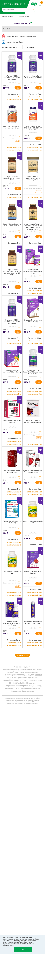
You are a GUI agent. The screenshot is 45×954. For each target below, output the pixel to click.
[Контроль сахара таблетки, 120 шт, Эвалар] (12, 357)
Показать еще (22, 655)
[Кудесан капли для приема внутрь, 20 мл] (33, 458)
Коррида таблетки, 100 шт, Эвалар (12, 421)
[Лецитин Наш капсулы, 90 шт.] (12, 559)
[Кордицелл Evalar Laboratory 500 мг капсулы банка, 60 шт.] (33, 357)
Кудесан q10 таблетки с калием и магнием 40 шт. (33, 421)
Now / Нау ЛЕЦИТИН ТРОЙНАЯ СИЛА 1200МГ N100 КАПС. (33, 128)
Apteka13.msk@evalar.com (26, 683)
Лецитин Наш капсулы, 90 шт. (12, 572)
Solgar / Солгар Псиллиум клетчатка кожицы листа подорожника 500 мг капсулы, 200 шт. (33, 226)
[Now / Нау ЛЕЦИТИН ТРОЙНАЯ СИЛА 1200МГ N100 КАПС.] (33, 113)
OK (23, 950)
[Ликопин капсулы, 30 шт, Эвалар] (33, 559)
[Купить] (18, 87)
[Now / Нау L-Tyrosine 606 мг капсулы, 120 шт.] (12, 113)
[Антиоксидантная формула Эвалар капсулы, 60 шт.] (33, 257)
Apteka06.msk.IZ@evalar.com (27, 677)
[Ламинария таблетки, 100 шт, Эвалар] (12, 508)
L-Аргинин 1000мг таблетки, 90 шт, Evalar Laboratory (12, 77)
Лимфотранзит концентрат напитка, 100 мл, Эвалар (12, 623)
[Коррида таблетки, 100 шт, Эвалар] (12, 408)
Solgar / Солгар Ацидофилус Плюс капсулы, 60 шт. (33, 178)
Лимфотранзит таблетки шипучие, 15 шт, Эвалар (33, 622)
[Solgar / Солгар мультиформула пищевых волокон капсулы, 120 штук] (12, 257)
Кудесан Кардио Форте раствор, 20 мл (12, 471)
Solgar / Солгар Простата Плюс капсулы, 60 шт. (12, 225)
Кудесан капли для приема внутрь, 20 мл (33, 471)
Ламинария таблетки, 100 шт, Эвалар (12, 522)
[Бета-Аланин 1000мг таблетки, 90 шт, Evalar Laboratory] (12, 307)
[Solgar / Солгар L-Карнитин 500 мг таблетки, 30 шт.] (12, 164)
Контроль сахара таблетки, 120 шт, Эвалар (12, 371)
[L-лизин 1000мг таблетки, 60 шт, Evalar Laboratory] (33, 63)
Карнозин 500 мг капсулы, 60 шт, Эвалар (33, 321)
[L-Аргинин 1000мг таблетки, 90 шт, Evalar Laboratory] (12, 63)
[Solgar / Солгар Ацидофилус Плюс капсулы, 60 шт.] (33, 164)
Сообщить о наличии (18, 141)
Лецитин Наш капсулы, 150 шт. (33, 522)
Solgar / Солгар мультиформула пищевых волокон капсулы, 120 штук (12, 272)
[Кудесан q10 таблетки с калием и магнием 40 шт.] (33, 408)
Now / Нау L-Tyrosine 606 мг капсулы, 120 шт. (12, 127)
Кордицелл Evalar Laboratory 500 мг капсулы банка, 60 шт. (32, 372)
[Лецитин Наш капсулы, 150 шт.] (33, 508)
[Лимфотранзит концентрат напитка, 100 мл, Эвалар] (12, 609)
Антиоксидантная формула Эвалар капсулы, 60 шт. (32, 271)
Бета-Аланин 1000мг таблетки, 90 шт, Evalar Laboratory (12, 321)
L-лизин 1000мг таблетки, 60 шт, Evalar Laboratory (33, 77)
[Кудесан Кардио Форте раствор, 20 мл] (12, 458)
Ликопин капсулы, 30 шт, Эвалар (33, 572)
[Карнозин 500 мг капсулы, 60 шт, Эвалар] (33, 307)
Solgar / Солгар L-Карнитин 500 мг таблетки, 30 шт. (12, 178)
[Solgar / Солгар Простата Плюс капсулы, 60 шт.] (12, 211)
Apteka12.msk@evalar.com (30, 688)
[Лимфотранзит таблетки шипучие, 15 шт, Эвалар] (33, 609)
